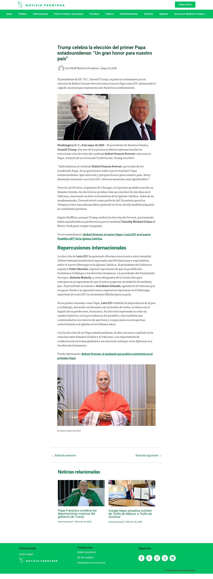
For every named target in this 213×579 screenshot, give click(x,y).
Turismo (148, 13)
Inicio (9, 13)
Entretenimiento (129, 13)
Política (22, 13)
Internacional (40, 13)
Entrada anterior (63, 455)
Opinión (163, 13)
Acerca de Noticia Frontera (189, 13)
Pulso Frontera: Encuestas (68, 13)
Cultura (109, 13)
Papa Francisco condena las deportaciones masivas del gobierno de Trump (77, 514)
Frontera (94, 13)
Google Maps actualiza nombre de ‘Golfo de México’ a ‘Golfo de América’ (130, 514)
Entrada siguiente (149, 455)
